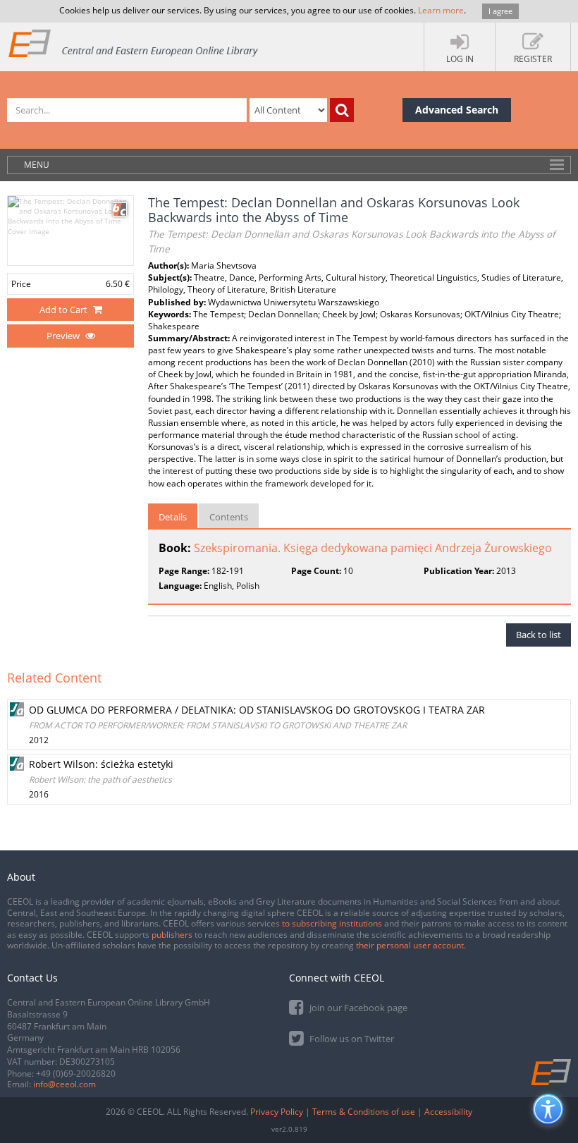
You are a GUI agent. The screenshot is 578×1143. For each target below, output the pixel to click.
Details (173, 517)
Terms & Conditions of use (363, 1112)
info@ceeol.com (64, 1084)
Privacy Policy (276, 1112)
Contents (228, 517)
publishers (172, 935)
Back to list (538, 634)
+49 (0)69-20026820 (76, 1074)
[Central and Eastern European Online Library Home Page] (134, 43)
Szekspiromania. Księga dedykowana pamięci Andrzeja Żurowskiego (373, 548)
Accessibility (448, 1112)
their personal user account (410, 945)
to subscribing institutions (332, 923)
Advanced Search (456, 109)
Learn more (441, 10)
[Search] (342, 110)
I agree (500, 11)
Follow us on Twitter (350, 1038)
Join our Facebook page (357, 1007)
